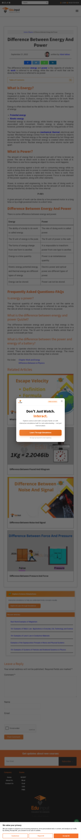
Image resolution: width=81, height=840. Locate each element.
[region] (40, 831)
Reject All (41, 836)
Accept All (66, 836)
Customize (15, 836)
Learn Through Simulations (40, 433)
